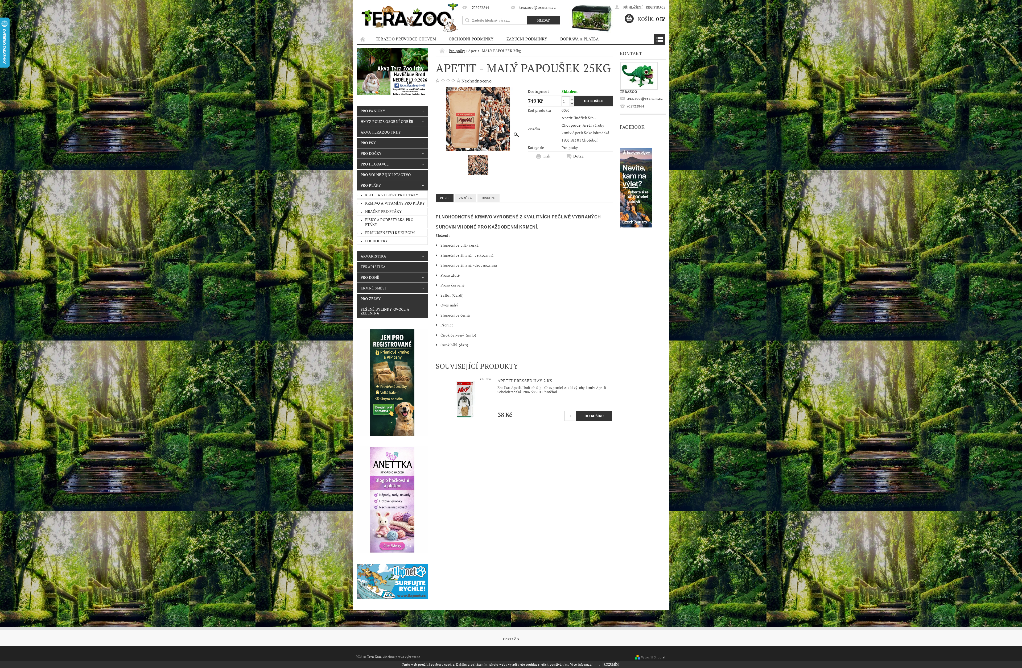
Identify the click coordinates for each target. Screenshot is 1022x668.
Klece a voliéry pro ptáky (391, 194)
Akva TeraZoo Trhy (381, 132)
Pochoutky (376, 240)
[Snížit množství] (572, 103)
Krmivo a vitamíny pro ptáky (395, 203)
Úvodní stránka (363, 39)
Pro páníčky (373, 110)
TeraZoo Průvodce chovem (406, 39)
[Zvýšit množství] (572, 98)
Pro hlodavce (375, 164)
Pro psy (368, 142)
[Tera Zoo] (410, 17)
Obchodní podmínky (471, 39)
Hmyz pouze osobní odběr (387, 121)
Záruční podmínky (526, 39)
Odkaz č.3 (511, 639)
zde (596, 664)
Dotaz (578, 156)
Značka (465, 198)
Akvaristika (373, 256)
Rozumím (611, 664)
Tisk (546, 156)
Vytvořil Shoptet (653, 657)
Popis (444, 198)
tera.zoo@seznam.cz (645, 98)
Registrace (655, 7)
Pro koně (370, 277)
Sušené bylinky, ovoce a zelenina (385, 311)
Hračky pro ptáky (383, 211)
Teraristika (373, 266)
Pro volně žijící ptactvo (386, 174)
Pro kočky (371, 153)
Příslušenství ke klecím (390, 232)
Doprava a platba (579, 39)
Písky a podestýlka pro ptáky (389, 222)
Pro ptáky (371, 185)
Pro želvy (371, 298)
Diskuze (488, 198)
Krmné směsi (373, 288)
